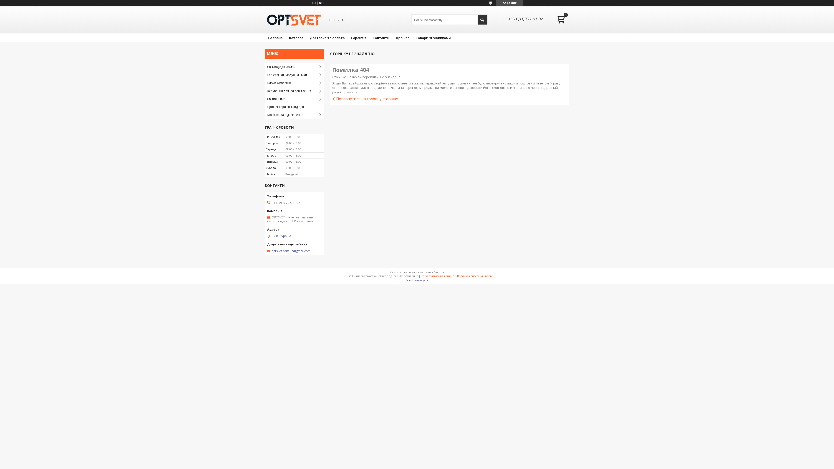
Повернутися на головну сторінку (367, 98)
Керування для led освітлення (289, 91)
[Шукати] (482, 20)
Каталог (296, 38)
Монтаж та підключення (285, 115)
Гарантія (358, 38)
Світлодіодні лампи (281, 67)
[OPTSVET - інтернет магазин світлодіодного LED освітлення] (294, 19)
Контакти (381, 38)
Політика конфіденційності (474, 276)
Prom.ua (439, 272)
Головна (275, 38)
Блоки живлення (279, 83)
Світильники (276, 99)
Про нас (402, 38)
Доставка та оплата (327, 38)
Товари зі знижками (433, 38)
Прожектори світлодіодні (285, 107)
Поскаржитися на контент (437, 276)
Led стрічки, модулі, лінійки (287, 75)
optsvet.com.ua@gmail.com (291, 251)
